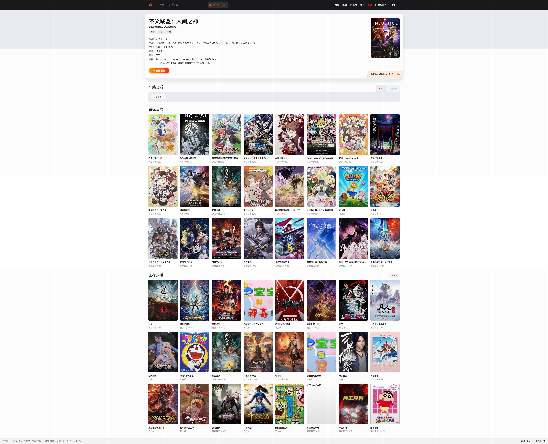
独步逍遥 (152, 375)
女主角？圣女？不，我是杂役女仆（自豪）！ (321, 210)
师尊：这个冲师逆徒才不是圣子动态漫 (353, 262)
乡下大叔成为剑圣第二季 (159, 262)
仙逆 (150, 324)
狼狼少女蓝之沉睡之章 (317, 262)
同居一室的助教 (155, 158)
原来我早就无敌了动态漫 (381, 262)
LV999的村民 (186, 262)
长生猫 (373, 210)
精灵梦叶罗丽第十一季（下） (288, 210)
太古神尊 (248, 262)
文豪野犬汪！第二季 (157, 210)
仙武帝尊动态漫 (282, 262)
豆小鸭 (342, 210)
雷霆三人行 (217, 262)
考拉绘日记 (249, 210)
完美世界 (216, 210)
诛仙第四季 (185, 210)
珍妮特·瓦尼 (217, 43)
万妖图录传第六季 (156, 427)
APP (383, 4)
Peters (164, 39)
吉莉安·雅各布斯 (163, 43)
